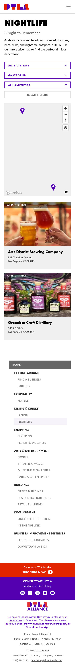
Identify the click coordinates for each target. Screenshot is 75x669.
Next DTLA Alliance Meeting (46, 638)
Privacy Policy (31, 634)
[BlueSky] (45, 593)
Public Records (21, 638)
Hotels (23, 400)
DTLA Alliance (42, 650)
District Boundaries (33, 540)
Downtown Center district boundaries (38, 618)
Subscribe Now (34, 572)
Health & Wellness (32, 442)
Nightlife (25, 421)
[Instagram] (22, 593)
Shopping (25, 436)
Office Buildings (30, 491)
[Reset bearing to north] (65, 120)
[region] (38, 150)
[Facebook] (30, 593)
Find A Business (29, 379)
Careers (38, 643)
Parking (24, 386)
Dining (23, 415)
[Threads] (37, 593)
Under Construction (34, 519)
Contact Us (25, 643)
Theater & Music (30, 463)
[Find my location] (65, 128)
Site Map (50, 643)
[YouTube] (52, 593)
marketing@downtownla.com (46, 660)
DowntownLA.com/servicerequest (45, 623)
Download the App (37, 627)
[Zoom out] (65, 114)
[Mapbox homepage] (14, 193)
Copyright (46, 634)
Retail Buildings (30, 504)
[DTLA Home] (16, 6)
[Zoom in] (65, 108)
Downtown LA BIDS (32, 546)
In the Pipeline (29, 525)
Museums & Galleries (34, 470)
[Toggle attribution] (66, 192)
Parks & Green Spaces (33, 477)
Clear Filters (37, 95)
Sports (23, 457)
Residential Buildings (34, 498)
